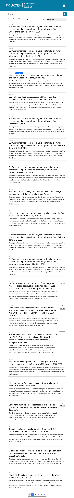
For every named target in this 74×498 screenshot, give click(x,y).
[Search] (65, 14)
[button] (28, 19)
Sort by (44, 19)
